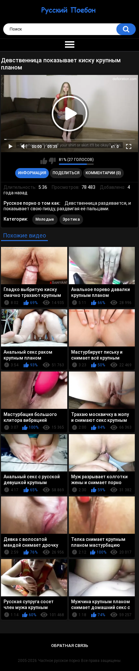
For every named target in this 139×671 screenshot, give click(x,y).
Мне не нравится (52, 161)
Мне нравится (43, 161)
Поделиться (66, 173)
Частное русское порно (59, 660)
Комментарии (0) (103, 173)
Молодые (45, 219)
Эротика (71, 219)
